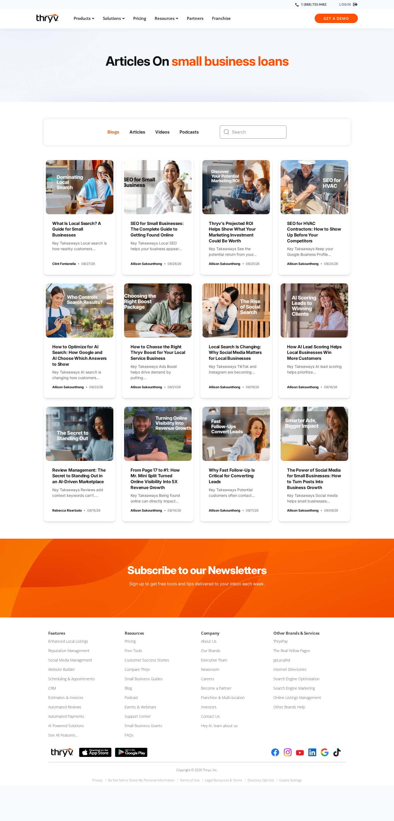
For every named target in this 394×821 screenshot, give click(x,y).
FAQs (129, 735)
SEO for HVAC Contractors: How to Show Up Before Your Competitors (314, 232)
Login (345, 4)
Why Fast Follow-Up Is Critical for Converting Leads (232, 475)
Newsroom (210, 669)
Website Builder (61, 669)
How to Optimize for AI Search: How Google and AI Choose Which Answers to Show (79, 355)
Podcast (131, 697)
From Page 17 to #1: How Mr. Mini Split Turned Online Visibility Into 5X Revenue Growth (155, 478)
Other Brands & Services (296, 633)
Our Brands (210, 650)
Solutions (112, 18)
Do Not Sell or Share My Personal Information (141, 780)
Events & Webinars (140, 706)
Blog (128, 688)
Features (56, 633)
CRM (52, 688)
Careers (207, 678)
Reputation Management (69, 650)
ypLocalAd (281, 660)
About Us (209, 641)
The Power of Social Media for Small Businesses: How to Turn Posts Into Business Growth (314, 478)
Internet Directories (290, 669)
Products (82, 18)
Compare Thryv (137, 669)
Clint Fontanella (64, 264)
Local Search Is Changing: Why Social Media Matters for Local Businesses (235, 352)
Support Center (138, 716)
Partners (195, 18)
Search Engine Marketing (294, 688)
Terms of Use (190, 780)
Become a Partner (216, 688)
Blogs (113, 132)
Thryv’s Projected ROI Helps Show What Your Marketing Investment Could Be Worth (232, 232)
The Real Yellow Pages (291, 650)
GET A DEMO (336, 18)
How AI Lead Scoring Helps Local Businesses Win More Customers (314, 352)
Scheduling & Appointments (71, 678)
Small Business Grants (143, 725)
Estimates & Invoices (65, 697)
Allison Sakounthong (146, 264)
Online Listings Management (297, 697)
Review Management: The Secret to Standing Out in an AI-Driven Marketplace (78, 475)
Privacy (97, 780)
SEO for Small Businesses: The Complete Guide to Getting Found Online (157, 229)
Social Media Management (70, 660)
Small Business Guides (144, 678)
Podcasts (189, 132)
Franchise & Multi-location (223, 697)
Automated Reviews (64, 706)
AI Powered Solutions (66, 725)
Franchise (221, 18)
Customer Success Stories (147, 660)
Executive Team (214, 660)
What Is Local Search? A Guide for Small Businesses (76, 229)
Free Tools (133, 650)
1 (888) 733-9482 (313, 4)
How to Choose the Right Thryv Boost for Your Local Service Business (158, 352)
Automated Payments (66, 716)
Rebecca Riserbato (67, 510)
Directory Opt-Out (261, 780)
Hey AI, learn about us (219, 725)
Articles (137, 132)
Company (210, 633)
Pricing (139, 18)
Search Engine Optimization (296, 678)
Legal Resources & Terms (223, 780)
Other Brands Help (289, 706)
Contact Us (210, 716)
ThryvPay (280, 641)
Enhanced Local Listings (68, 641)
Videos (162, 132)
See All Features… (63, 735)
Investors (209, 706)
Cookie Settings (290, 780)
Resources (164, 18)
